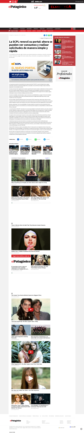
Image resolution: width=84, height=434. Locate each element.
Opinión (27, 423)
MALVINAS (44, 30)
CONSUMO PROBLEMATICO (13, 415)
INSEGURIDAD (23, 30)
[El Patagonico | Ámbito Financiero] (38, 1)
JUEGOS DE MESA (68, 415)
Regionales (15, 28)
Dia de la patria (45, 415)
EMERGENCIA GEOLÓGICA (59, 415)
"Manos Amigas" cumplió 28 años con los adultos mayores (47, 153)
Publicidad (68, 421)
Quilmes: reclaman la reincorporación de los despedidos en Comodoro (25, 153)
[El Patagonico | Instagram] (15, 1)
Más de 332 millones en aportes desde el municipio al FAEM (68, 57)
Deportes (36, 28)
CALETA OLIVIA (50, 30)
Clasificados (57, 28)
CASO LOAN (63, 60)
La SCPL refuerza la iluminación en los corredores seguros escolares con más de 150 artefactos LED (14, 154)
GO (40, 415)
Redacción (61, 423)
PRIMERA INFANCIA (36, 415)
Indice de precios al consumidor (25, 415)
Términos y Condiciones (45, 423)
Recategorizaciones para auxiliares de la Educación (36, 153)
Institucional (69, 423)
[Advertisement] (42, 19)
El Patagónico (11, 35)
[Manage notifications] (81, 429)
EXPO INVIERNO (51, 415)
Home (10, 28)
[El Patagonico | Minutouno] (32, 1)
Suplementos (69, 420)
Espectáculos (50, 28)
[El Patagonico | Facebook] (13, 1)
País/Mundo (29, 28)
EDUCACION (63, 55)
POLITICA (29, 30)
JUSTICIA (63, 50)
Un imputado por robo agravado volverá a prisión (67, 52)
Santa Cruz (42, 28)
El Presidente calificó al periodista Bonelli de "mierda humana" (68, 42)
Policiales (22, 28)
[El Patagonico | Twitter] (10, 1)
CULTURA (39, 30)
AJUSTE (34, 30)
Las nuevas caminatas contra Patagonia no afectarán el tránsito (68, 47)
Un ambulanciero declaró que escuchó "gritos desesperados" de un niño (68, 63)
